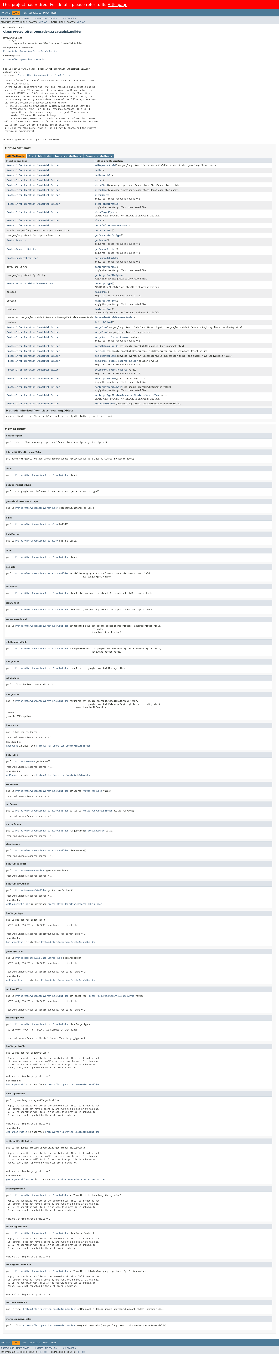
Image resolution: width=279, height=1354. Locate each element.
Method (43, 22)
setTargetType (103, 395)
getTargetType (103, 283)
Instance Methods (68, 156)
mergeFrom (101, 327)
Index (46, 13)
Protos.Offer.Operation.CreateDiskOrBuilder (30, 51)
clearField (101, 185)
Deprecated (35, 13)
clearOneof (101, 190)
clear (98, 180)
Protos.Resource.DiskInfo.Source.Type (30, 283)
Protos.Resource (16, 240)
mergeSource (102, 337)
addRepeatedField (105, 165)
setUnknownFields (105, 403)
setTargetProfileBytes (108, 387)
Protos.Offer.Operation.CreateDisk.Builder (33, 165)
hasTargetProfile (105, 300)
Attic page (117, 4)
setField (100, 351)
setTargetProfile (105, 378)
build (98, 170)
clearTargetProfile (106, 204)
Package (5, 13)
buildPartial (102, 175)
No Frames (51, 18)
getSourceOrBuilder (106, 258)
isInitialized (103, 322)
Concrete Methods (98, 156)
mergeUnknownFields (106, 346)
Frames (39, 18)
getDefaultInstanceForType (111, 225)
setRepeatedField (105, 356)
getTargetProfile (105, 267)
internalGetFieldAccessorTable (113, 317)
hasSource (101, 292)
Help (53, 13)
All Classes (69, 18)
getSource (101, 240)
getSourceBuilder (105, 249)
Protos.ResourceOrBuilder (22, 258)
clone (98, 220)
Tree (24, 13)
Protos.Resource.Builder (21, 249)
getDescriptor (103, 230)
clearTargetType (104, 212)
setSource (101, 361)
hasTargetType (103, 309)
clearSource (102, 195)
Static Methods (40, 156)
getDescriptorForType (108, 235)
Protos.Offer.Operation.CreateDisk (24, 59)
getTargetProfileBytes (108, 275)
